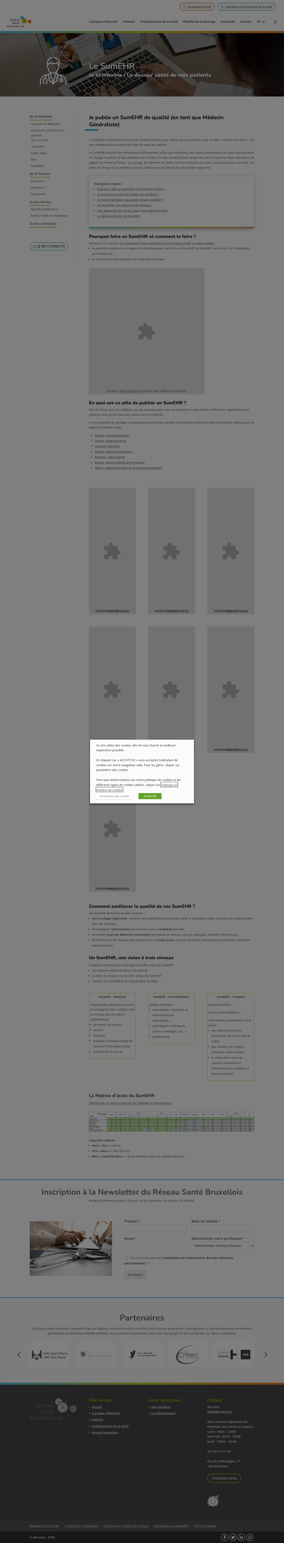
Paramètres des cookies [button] (114, 796)
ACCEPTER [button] (150, 796)
